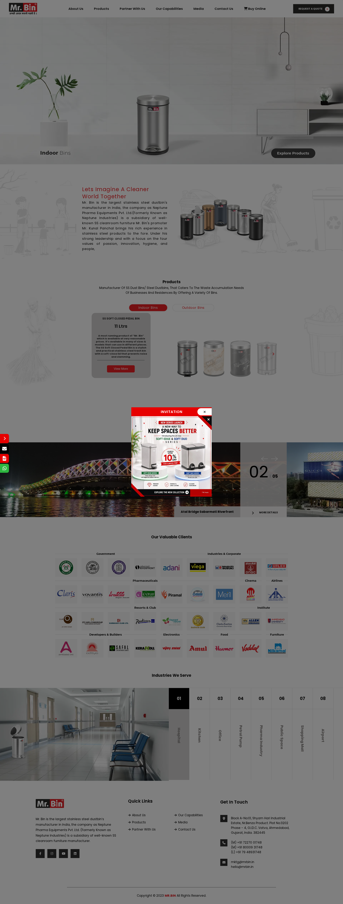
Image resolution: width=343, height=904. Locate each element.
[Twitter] (4, 438)
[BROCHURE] (4, 458)
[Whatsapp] (4, 468)
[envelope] (4, 448)
